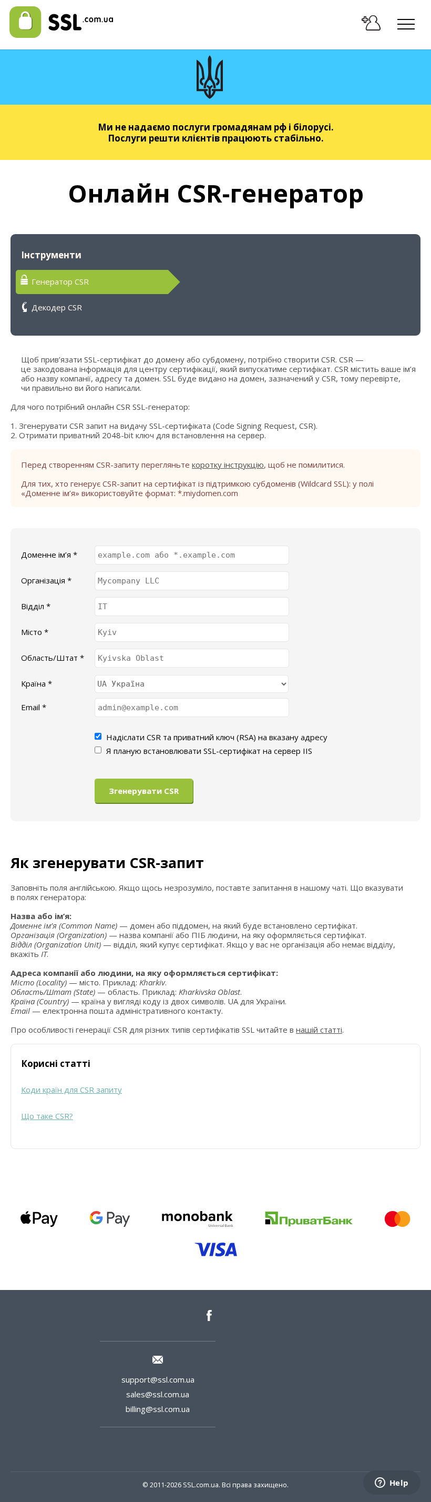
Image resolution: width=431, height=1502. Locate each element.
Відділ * (35, 606)
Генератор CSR (60, 281)
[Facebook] (213, 1316)
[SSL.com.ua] (61, 34)
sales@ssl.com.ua (157, 1394)
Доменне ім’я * (49, 554)
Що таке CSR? (47, 1116)
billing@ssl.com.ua (158, 1409)
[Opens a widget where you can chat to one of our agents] (391, 1483)
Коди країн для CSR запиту (71, 1089)
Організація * (46, 580)
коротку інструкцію (228, 464)
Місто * (34, 632)
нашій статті (319, 1029)
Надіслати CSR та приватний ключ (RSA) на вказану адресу (216, 737)
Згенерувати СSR (144, 790)
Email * (33, 707)
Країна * (36, 683)
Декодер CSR (57, 307)
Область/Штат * (52, 657)
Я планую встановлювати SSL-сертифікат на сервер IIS (209, 750)
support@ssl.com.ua (157, 1379)
